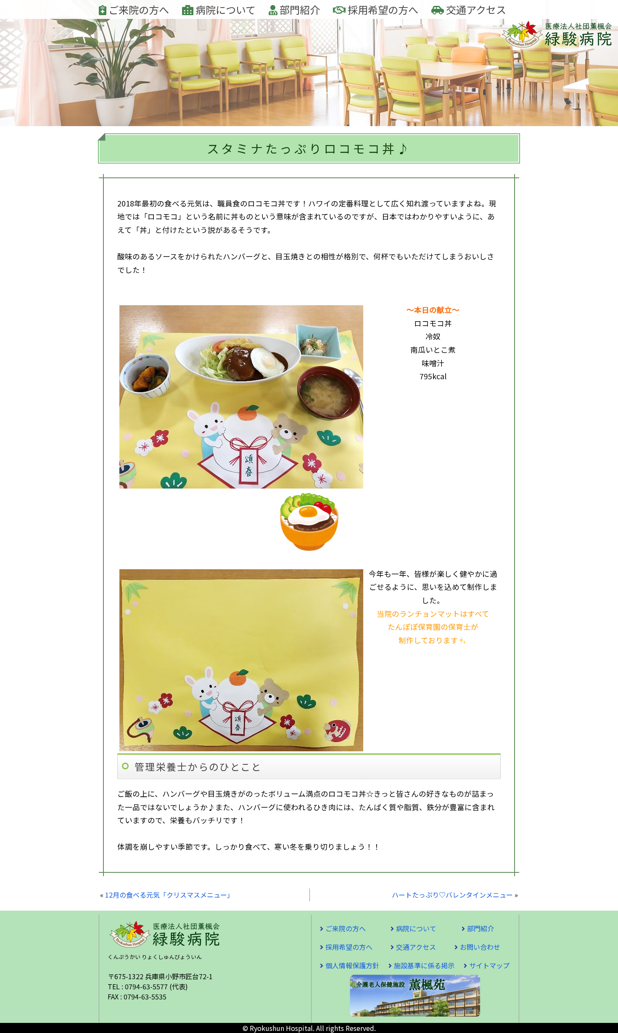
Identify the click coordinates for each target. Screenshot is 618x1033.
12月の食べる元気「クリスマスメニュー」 (169, 895)
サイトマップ (489, 965)
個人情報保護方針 (352, 965)
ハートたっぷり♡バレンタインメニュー (452, 895)
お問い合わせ (480, 947)
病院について (224, 9)
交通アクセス (475, 9)
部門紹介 (298, 9)
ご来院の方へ (137, 9)
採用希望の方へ (382, 9)
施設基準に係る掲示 (424, 965)
